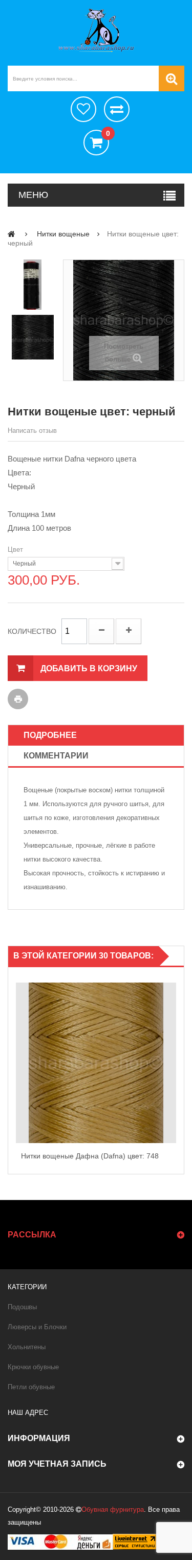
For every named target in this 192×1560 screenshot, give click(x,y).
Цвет (16, 549)
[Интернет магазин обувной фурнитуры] (96, 30)
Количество (32, 631)
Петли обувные (31, 1387)
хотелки (83, 109)
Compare (174, 1074)
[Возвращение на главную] (11, 233)
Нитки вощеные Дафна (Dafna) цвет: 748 (90, 1156)
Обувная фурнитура (112, 1509)
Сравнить (117, 109)
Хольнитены (27, 1347)
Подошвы (22, 1307)
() (107, 133)
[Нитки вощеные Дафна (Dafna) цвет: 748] (96, 1063)
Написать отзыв (32, 430)
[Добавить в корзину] (174, 1052)
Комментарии (56, 755)
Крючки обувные (33, 1367)
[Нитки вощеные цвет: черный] (33, 284)
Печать (18, 699)
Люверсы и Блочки (37, 1327)
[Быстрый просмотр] (18, 1063)
